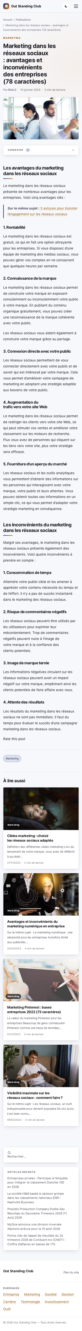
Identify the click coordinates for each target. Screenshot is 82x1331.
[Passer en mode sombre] (66, 6)
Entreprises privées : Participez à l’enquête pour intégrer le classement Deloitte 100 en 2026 (37, 1182)
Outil (7, 1309)
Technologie (30, 1302)
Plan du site (71, 1272)
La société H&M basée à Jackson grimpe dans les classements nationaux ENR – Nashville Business (35, 1198)
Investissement (57, 1302)
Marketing (11, 37)
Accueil (7, 19)
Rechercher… (16, 1156)
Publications (23, 19)
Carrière (9, 1302)
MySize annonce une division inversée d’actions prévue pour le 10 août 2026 (34, 1226)
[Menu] (76, 6)
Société (51, 1294)
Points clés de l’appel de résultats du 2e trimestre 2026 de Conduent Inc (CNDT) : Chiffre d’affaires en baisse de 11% (36, 1240)
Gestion (68, 1294)
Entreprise (11, 1294)
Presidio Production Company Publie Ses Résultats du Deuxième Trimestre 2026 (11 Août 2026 (37, 1213)
